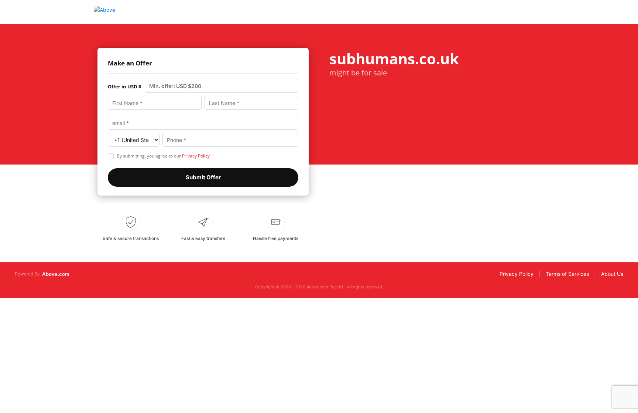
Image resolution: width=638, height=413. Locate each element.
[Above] (104, 12)
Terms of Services (567, 274)
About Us (612, 274)
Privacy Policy (196, 156)
